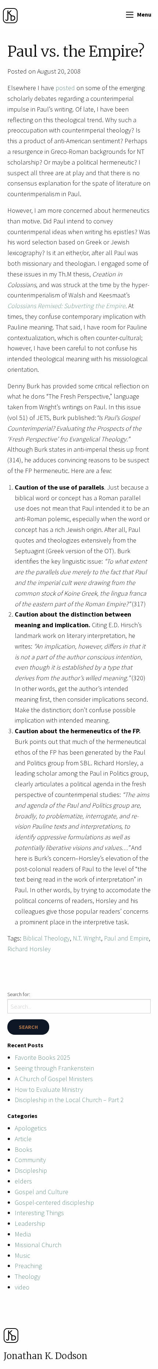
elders (23, 1181)
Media (23, 1234)
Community (30, 1159)
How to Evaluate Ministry (49, 1089)
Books (23, 1149)
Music (22, 1255)
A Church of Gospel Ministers (54, 1079)
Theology (27, 1276)
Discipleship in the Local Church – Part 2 (69, 1099)
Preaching (28, 1266)
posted (65, 88)
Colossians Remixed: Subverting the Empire (66, 305)
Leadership (30, 1223)
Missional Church (38, 1245)
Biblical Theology (46, 938)
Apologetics (31, 1128)
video (22, 1287)
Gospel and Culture (41, 1192)
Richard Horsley (29, 949)
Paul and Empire (126, 938)
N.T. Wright (87, 938)
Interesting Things (39, 1213)
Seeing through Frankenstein (54, 1068)
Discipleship (31, 1170)
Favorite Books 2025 (42, 1057)
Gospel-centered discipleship (54, 1202)
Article (23, 1139)
